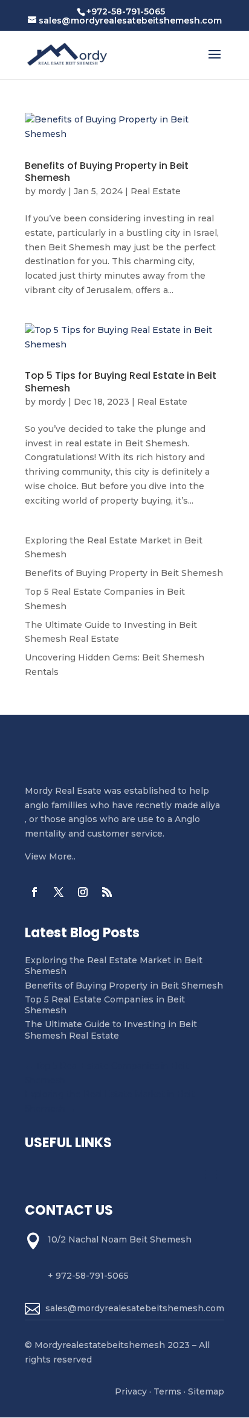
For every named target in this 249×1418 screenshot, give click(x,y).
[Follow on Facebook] (34, 892)
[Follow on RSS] (107, 892)
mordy (52, 191)
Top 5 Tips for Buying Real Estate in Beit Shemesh (120, 382)
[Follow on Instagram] (82, 892)
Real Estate (156, 191)
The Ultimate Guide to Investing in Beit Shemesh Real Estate (111, 1029)
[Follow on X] (58, 892)
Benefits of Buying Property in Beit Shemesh (107, 172)
